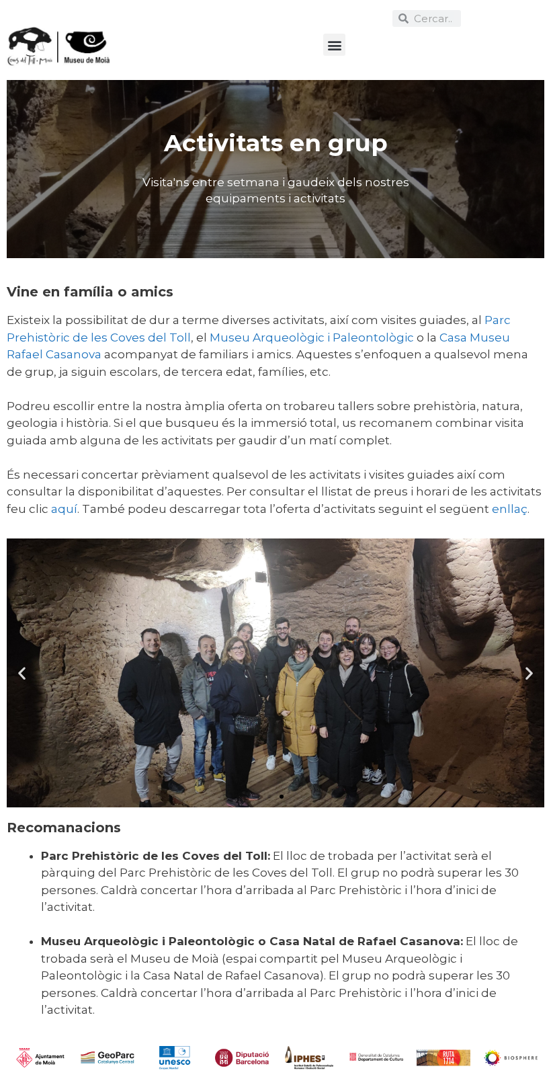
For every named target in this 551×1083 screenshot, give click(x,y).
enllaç (509, 509)
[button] (334, 45)
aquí (64, 509)
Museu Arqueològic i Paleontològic (312, 337)
